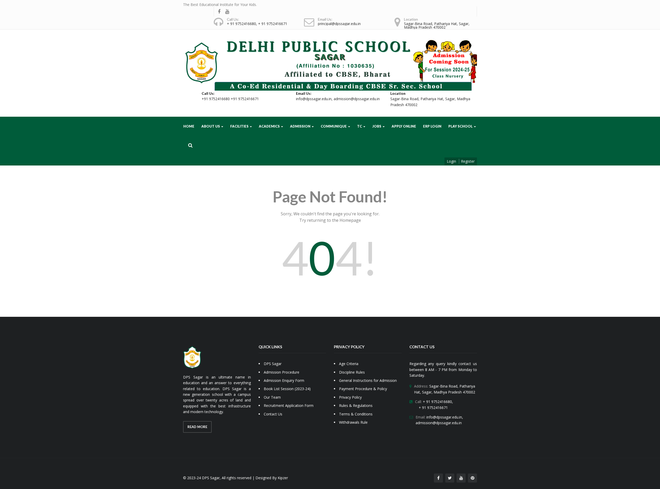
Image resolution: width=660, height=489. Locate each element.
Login (451, 161)
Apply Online (404, 126)
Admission (300, 126)
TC (360, 126)
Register (468, 161)
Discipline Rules (352, 372)
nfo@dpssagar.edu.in (444, 417)
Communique (334, 126)
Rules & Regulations (356, 405)
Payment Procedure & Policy (363, 388)
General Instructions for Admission (368, 380)
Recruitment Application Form (289, 405)
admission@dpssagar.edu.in (357, 98)
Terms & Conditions (356, 414)
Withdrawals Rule (353, 422)
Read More (197, 427)
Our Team (272, 397)
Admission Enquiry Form (284, 380)
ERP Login (432, 126)
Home (188, 126)
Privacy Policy (350, 397)
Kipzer (283, 477)
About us (211, 126)
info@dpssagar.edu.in (314, 98)
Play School (460, 126)
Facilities (239, 126)
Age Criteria (348, 363)
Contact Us (273, 414)
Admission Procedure (281, 372)
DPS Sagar (273, 363)
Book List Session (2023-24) (287, 388)
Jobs (377, 126)
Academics (269, 126)
